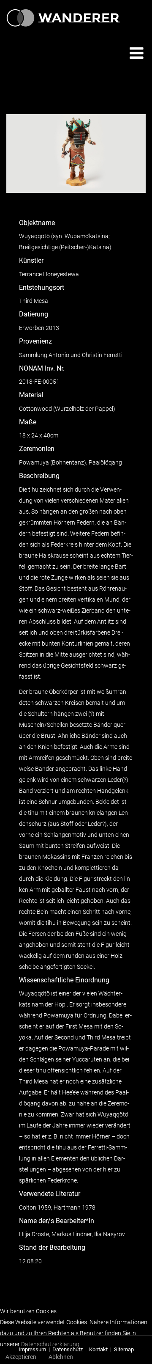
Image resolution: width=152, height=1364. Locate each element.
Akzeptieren (20, 1356)
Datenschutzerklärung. (51, 1344)
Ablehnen (61, 1356)
